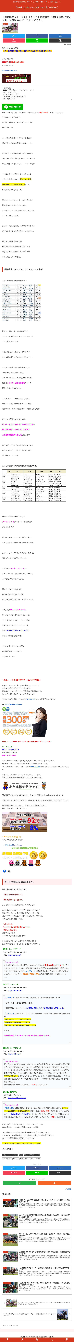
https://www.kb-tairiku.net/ (17, 1098)
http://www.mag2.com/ (9, 70)
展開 (21, 1155)
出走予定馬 (15, 1155)
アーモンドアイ (7, 1158)
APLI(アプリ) (31, 699)
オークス (16, 1158)
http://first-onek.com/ (15, 990)
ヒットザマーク (30, 971)
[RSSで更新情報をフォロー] (54, 1183)
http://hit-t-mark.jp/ (14, 955)
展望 (27, 1158)
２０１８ (38, 1158)
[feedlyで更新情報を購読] (19, 1183)
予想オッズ (6, 1155)
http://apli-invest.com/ (13, 704)
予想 (22, 1158)
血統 (38, 1155)
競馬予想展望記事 (29, 1155)
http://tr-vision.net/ (14, 1054)
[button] (68, 625)
